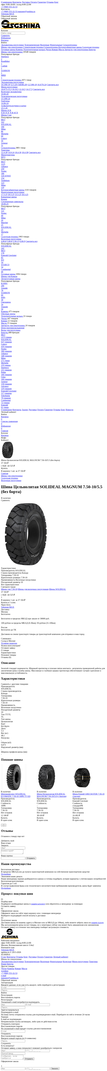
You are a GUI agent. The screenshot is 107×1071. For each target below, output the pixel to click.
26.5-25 (25, 194)
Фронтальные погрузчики (12, 192)
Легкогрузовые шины (10, 279)
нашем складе (97, 922)
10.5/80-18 (5, 85)
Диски (49, 49)
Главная (4, 431)
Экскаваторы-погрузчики (12, 45)
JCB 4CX (14, 113)
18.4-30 (18, 152)
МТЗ (3, 157)
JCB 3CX (5, 113)
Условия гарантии (9, 643)
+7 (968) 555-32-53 (9, 7)
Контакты (17, 2)
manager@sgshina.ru (26, 11)
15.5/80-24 (5, 99)
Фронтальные (56, 45)
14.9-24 (11, 152)
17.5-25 (4, 194)
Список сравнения (9, 422)
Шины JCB (6, 110)
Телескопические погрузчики (14, 96)
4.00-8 (3, 241)
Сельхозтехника (70, 45)
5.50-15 (16, 241)
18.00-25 (4, 204)
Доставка (26, 2)
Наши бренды (7, 964)
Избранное (6, 427)
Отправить (31, 858)
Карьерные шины (9, 197)
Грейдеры (5, 101)
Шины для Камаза (9, 276)
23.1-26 (4, 108)
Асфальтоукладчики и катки (13, 106)
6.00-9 (22, 241)
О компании (6, 2)
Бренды (92, 49)
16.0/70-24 (41, 85)
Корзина (4, 418)
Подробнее (6, 874)
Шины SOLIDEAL (57, 589)
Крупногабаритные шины (70, 47)
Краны (4, 199)
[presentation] (2, 825)
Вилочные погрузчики (11, 239)
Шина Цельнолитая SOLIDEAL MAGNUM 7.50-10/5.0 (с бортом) (51, 795)
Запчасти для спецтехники (77, 49)
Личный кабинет (60, 957)
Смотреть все (53, 85)
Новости (69, 410)
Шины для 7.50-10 (9, 589)
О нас (3, 957)
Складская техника (90, 47)
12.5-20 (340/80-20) (19, 85)
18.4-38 (25, 152)
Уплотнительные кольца (34, 49)
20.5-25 (11, 194)
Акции (25, 410)
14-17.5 (29, 89)
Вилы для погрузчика (10, 330)
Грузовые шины (8, 49)
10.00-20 (4, 94)
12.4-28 (4, 152)
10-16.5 (15, 89)
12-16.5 (22, 89)
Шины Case (6, 115)
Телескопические (32, 45)
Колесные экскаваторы (11, 92)
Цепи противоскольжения (12, 328)
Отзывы (50, 2)
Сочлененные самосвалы (12, 201)
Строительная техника (33, 47)
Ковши (55, 49)
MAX (11, 14)
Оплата (34, 2)
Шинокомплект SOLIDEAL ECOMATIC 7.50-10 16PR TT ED (15, 795)
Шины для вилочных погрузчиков (33, 589)
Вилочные (44, 45)
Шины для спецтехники (12, 47)
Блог (56, 2)
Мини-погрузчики (9, 87)
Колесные (67, 961)
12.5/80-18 (32, 85)
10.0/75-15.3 (6, 89)
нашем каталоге (38, 904)
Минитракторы (8, 155)
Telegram (5, 14)
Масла (61, 49)
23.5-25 (18, 194)
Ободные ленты (8, 314)
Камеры (19, 49)
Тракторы (5, 150)
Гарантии (42, 2)
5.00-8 (9, 241)
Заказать (54, 1069)
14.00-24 (4, 103)
